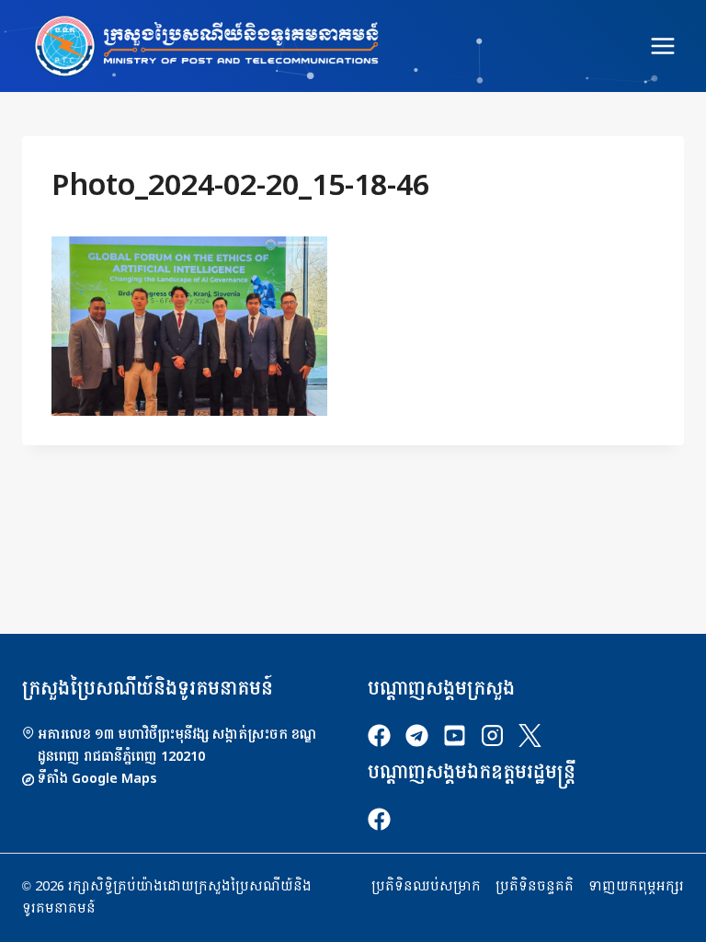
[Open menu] (662, 45)
